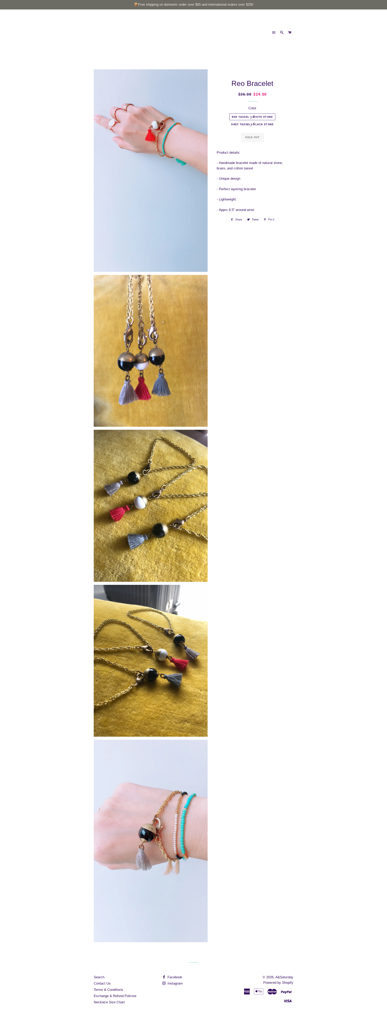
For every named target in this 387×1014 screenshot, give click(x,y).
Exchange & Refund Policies (115, 996)
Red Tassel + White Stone (252, 116)
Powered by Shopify (278, 983)
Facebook (174, 977)
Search (99, 977)
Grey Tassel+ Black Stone (252, 124)
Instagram (174, 983)
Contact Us (102, 983)
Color (252, 108)
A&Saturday (284, 977)
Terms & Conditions (108, 990)
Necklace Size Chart (109, 1002)
